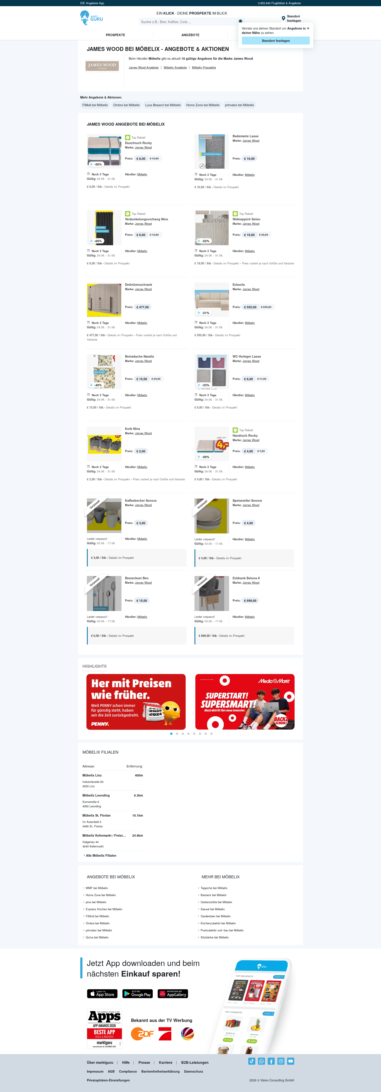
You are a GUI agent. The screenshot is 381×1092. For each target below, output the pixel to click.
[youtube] (290, 1061)
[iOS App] (102, 993)
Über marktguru (100, 1062)
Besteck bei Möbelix (214, 895)
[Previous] (83, 702)
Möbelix (142, 174)
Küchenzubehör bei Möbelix (218, 923)
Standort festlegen (276, 40)
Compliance (128, 1071)
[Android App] (137, 993)
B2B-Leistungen (195, 1062)
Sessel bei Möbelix (213, 909)
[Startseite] (91, 18)
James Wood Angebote (144, 67)
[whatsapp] (261, 1061)
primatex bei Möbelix (239, 105)
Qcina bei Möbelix (97, 937)
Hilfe (126, 1062)
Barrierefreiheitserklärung (160, 1071)
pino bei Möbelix (96, 902)
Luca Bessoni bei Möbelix (163, 105)
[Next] (298, 702)
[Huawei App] (172, 993)
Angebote (190, 35)
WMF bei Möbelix (97, 888)
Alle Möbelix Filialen (101, 855)
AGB (111, 1071)
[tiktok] (251, 1061)
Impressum (95, 1071)
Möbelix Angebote (175, 67)
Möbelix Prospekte (204, 67)
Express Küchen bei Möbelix (104, 909)
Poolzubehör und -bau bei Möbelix (222, 930)
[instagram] (280, 1061)
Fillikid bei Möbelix (95, 105)
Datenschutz (193, 1071)
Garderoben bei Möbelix (216, 916)
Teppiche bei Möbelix (214, 888)
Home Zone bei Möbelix (203, 105)
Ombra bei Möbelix (126, 105)
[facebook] (271, 1061)
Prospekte (115, 35)
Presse (144, 1062)
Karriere (165, 1062)
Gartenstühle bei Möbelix (216, 902)
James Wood (143, 147)
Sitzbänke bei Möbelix (215, 937)
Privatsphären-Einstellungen (108, 1080)
